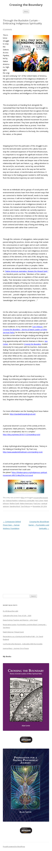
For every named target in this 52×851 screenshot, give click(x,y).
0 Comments (7, 29)
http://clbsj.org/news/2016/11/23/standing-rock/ (21, 434)
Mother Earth (14, 503)
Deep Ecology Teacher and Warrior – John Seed (20, 620)
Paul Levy (37, 503)
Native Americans (26, 503)
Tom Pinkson (37, 326)
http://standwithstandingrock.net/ (23, 414)
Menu (26, 11)
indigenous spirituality (26, 500)
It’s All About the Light (10, 611)
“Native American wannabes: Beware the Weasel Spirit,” (26, 271)
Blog (22, 498)
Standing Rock (15, 506)
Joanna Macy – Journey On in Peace (16, 648)
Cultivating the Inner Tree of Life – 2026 (17, 615)
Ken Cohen (39, 500)
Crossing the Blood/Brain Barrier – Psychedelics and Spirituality (39, 525)
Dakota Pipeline (12, 500)
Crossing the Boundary (26, 5)
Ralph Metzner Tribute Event (13, 632)
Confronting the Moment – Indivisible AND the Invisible (22, 644)
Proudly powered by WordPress (14, 847)
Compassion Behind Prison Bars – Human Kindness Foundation (12, 525)
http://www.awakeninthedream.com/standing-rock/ (23, 452)
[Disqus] (26, 560)
